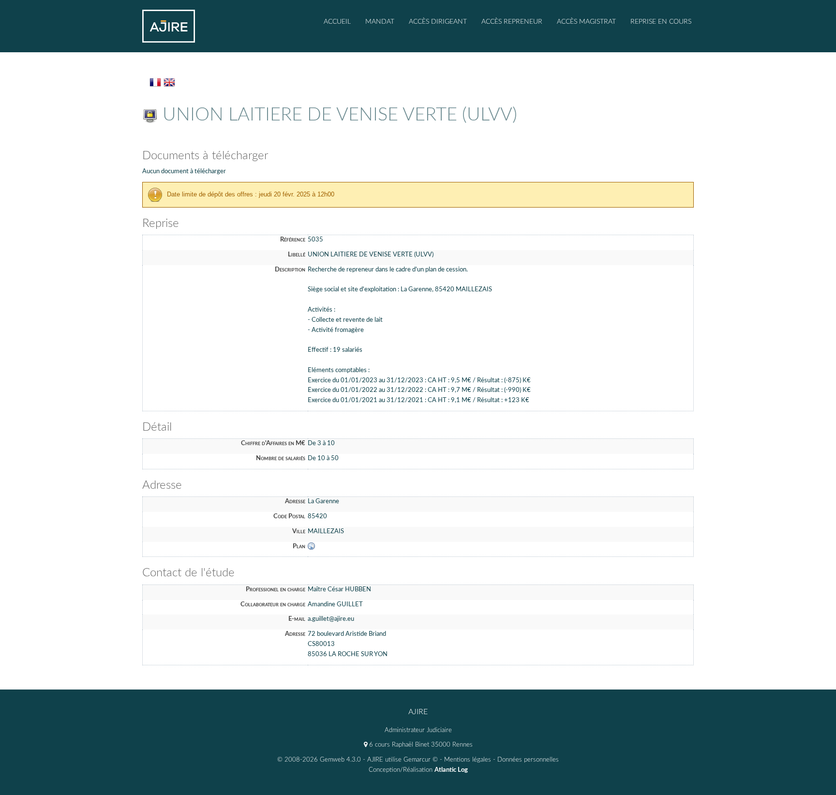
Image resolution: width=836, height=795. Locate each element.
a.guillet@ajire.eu (331, 619)
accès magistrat (586, 21)
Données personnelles (528, 760)
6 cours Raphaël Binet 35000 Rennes (420, 745)
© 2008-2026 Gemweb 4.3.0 (319, 760)
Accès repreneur (511, 21)
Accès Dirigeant (438, 21)
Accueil (337, 21)
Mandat (379, 21)
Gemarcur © (420, 760)
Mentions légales (467, 760)
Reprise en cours (660, 21)
